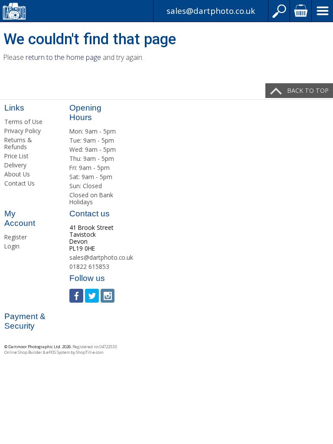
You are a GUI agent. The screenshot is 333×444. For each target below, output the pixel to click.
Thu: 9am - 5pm (91, 158)
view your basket (300, 11)
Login (12, 246)
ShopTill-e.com (89, 352)
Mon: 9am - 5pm (92, 131)
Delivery (15, 165)
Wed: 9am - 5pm (92, 149)
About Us (17, 174)
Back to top (308, 90)
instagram (107, 296)
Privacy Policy (22, 131)
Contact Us (19, 183)
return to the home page (63, 57)
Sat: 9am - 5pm (90, 177)
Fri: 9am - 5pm (89, 167)
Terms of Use (23, 122)
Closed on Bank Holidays (91, 198)
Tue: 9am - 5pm (91, 140)
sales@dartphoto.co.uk (210, 10)
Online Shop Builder (23, 352)
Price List (16, 156)
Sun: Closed (85, 186)
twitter (92, 296)
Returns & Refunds (18, 143)
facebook (76, 296)
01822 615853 (89, 266)
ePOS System (58, 352)
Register (15, 237)
